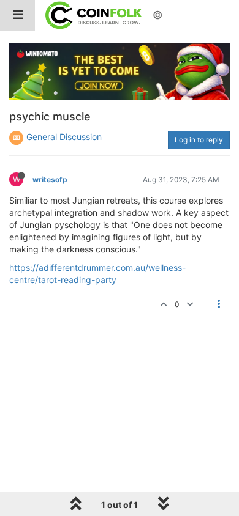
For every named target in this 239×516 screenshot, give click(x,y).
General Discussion (64, 136)
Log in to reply (199, 139)
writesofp (49, 179)
